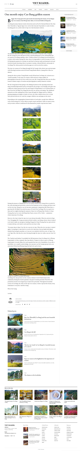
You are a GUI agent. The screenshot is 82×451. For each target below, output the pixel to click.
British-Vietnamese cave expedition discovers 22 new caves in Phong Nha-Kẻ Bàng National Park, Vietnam (71, 25)
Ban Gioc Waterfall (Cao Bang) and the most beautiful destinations (39, 318)
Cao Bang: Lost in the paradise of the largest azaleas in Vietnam (70, 417)
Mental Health (56, 435)
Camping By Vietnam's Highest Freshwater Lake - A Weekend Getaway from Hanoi (71, 32)
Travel (40, 9)
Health (52, 9)
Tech (57, 9)
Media (55, 437)
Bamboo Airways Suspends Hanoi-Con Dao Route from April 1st (71, 38)
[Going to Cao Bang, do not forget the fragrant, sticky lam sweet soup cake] (55, 394)
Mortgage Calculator (70, 432)
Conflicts (43, 435)
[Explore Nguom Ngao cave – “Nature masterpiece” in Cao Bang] (11, 410)
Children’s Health (57, 430)
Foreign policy (44, 440)
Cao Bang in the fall (29, 332)
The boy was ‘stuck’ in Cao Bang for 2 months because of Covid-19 (39, 346)
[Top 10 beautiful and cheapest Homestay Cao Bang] (26, 394)
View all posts (18, 304)
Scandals (43, 437)
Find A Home (69, 430)
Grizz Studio (69, 440)
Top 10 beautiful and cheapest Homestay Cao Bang (25, 402)
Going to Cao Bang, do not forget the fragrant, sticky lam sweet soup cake (55, 402)
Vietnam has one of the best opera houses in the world (34, 441)
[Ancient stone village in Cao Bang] (41, 394)
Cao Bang (9, 293)
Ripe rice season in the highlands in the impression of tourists (39, 359)
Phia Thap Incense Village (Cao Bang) (26, 417)
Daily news (56, 440)
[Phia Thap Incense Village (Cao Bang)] (26, 410)
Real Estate (68, 427)
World (23, 9)
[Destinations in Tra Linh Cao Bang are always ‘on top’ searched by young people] (41, 410)
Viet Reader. (41, 3)
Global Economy (44, 427)
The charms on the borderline (32, 375)
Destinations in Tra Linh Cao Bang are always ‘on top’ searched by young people (40, 417)
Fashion (43, 432)
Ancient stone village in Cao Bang (40, 401)
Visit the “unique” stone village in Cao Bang (55, 417)
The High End (69, 435)
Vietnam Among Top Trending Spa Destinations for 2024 (71, 45)
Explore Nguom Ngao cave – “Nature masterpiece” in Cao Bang (10, 417)
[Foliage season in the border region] (70, 394)
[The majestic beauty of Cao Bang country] (11, 394)
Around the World (57, 432)
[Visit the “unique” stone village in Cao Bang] (55, 410)
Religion (43, 430)
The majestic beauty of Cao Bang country (11, 402)
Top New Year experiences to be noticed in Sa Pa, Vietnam (34, 435)
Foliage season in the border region (69, 402)
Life (35, 9)
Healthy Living (56, 427)
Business (30, 9)
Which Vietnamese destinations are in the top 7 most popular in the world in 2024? (34, 429)
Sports (46, 9)
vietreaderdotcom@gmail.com (10, 433)
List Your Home (69, 437)
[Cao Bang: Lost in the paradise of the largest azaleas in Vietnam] (70, 410)
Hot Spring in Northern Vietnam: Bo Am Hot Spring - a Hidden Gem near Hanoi (71, 18)
